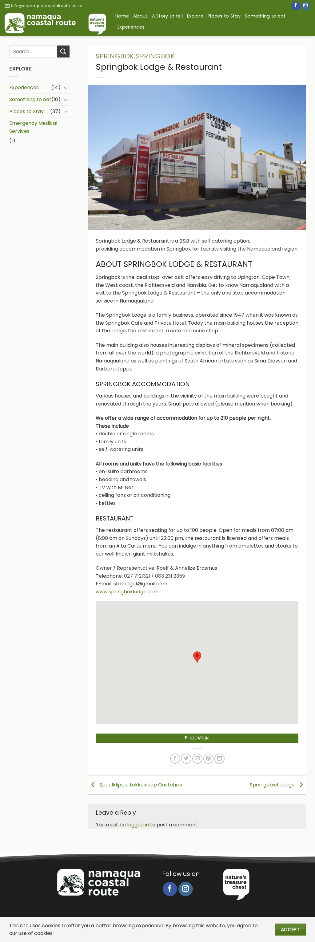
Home (122, 16)
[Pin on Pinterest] (208, 759)
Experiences (131, 27)
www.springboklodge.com (127, 591)
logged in (138, 824)
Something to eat (265, 16)
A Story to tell (167, 16)
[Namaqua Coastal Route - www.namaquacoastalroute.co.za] (55, 24)
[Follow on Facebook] (295, 6)
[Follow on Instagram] (305, 6)
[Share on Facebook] (175, 759)
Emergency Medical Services (33, 127)
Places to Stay (224, 16)
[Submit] (63, 51)
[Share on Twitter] (186, 759)
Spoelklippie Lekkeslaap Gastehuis (140, 784)
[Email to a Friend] (197, 759)
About (140, 16)
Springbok (115, 56)
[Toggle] (66, 87)
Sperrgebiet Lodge (273, 784)
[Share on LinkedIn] (219, 759)
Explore (195, 16)
